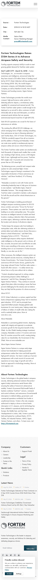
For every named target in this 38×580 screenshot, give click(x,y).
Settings (18, 574)
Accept (9, 574)
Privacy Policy (26, 464)
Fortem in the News (7, 462)
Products (6, 475)
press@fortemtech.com (23, 41)
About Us (6, 451)
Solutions (6, 472)
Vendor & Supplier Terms (27, 468)
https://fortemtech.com (9, 423)
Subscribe (30, 549)
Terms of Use (26, 461)
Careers (5, 455)
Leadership (6, 458)
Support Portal (27, 451)
